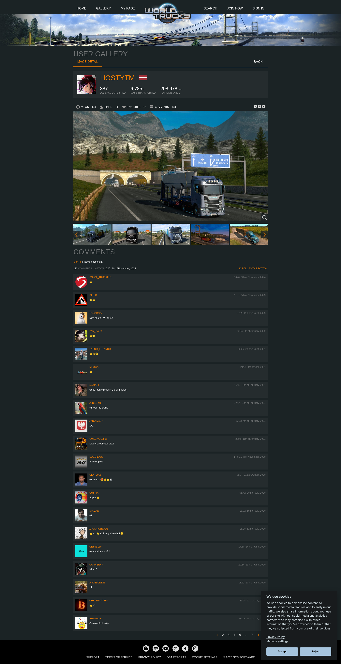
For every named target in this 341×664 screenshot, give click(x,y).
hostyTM (117, 78)
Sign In (258, 8)
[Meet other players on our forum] (156, 648)
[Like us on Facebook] (185, 648)
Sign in (77, 261)
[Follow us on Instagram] (195, 648)
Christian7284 (98, 600)
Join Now (235, 8)
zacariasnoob (98, 528)
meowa (93, 367)
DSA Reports (176, 657)
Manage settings (277, 641)
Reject (316, 651)
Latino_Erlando (100, 349)
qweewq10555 (98, 439)
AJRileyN (95, 403)
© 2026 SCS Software (239, 657)
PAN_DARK (95, 331)
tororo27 (95, 313)
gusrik (93, 492)
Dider (93, 295)
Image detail (87, 61)
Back (258, 61)
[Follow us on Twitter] (175, 648)
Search (210, 8)
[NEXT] (258, 635)
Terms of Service (118, 657)
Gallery (103, 8)
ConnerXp (96, 564)
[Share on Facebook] (264, 106)
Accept (282, 651)
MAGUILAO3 (96, 457)
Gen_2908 (95, 474)
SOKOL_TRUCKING (100, 277)
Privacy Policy (149, 657)
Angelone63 (97, 582)
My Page (128, 8)
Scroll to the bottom (253, 268)
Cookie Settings (204, 657)
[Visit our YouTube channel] (166, 648)
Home (81, 8)
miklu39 (94, 510)
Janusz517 (96, 421)
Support (92, 657)
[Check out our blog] (146, 648)
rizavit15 (95, 618)
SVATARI (94, 385)
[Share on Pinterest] (260, 106)
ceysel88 (95, 546)
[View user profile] (86, 93)
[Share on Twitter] (256, 106)
